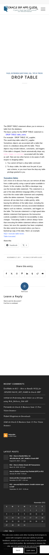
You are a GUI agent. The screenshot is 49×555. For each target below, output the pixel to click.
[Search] (35, 9)
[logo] (20, 9)
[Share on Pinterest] (22, 273)
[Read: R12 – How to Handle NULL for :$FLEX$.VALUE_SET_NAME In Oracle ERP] (6, 457)
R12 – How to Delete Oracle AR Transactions (25, 465)
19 (42, 517)
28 (12, 525)
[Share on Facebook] (6, 273)
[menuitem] (35, 9)
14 (12, 517)
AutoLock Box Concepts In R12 (20, 478)
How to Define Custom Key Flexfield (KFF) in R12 (27, 471)
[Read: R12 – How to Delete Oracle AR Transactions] (6, 466)
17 (30, 517)
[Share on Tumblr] (32, 273)
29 (18, 525)
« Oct (6, 531)
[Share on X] (11, 273)
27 (6, 525)
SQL (30, 73)
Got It (18, 550)
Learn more (30, 550)
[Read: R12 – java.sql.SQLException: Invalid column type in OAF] (6, 485)
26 (42, 521)
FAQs (8, 73)
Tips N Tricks (37, 73)
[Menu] (41, 9)
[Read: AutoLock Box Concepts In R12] (6, 479)
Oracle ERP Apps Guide (33, 257)
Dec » (11, 531)
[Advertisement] (24, 46)
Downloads (25, 416)
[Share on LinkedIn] (27, 273)
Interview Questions (19, 73)
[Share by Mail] (42, 273)
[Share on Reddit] (37, 273)
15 (18, 517)
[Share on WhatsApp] (16, 273)
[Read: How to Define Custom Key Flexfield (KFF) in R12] (6, 472)
